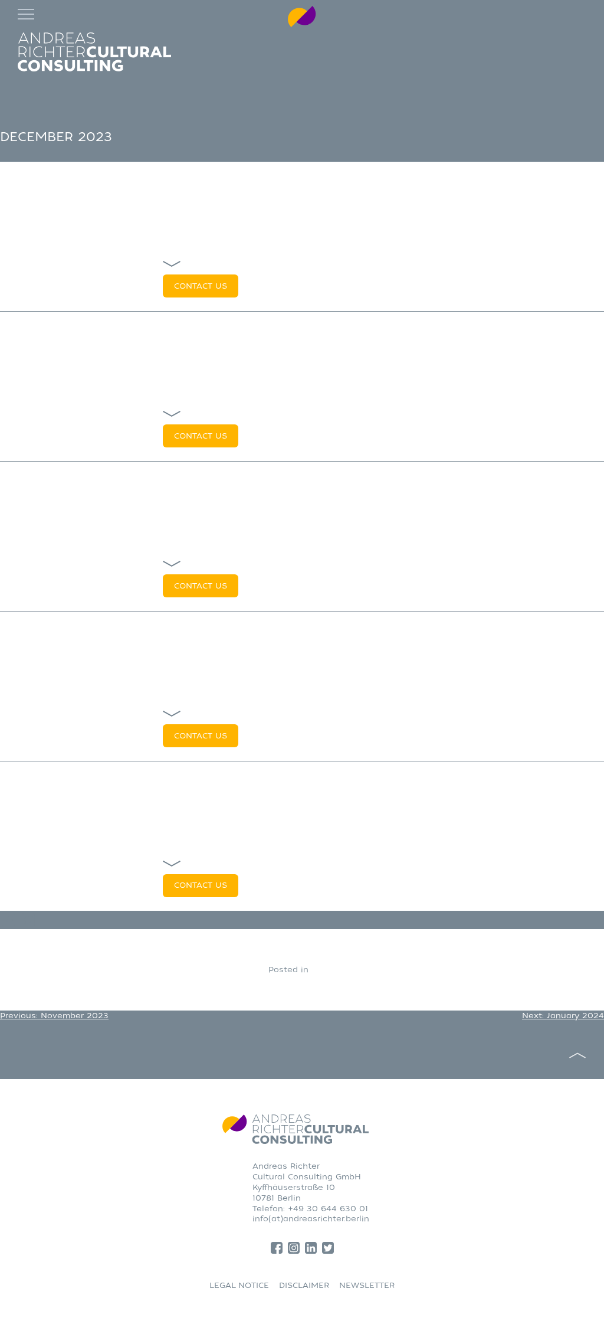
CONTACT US (200, 286)
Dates (323, 969)
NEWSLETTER (367, 1285)
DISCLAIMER (304, 1285)
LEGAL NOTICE (239, 1285)
